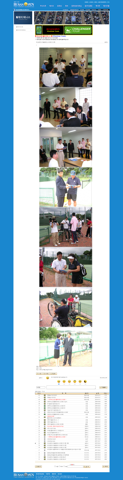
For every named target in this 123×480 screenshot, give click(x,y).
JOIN (95, 2)
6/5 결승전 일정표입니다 (53, 403)
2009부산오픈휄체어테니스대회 (55, 414)
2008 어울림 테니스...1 (53, 422)
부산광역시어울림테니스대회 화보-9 (56, 457)
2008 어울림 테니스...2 (53, 420)
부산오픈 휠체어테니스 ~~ (54, 432)
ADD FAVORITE (102, 2)
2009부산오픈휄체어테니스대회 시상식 (57, 401)
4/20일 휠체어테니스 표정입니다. (55, 430)
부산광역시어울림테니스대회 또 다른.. (57, 443)
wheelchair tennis (51, 441)
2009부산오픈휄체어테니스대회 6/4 (56, 406)
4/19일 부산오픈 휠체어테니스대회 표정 (57, 434)
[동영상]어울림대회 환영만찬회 (55, 453)
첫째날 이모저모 (51, 397)
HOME (86, 2)
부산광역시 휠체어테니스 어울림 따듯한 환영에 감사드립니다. (63, 449)
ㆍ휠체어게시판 (19, 27)
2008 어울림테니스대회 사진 (54, 424)
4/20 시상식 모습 (51, 428)
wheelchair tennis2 (51, 439)
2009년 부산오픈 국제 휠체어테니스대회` (57, 412)
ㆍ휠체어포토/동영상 (20, 30)
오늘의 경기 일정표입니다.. (54, 410)
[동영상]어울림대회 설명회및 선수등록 (57, 455)
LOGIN (91, 2)
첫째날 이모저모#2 (52, 395)
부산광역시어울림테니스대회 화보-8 (56, 459)
